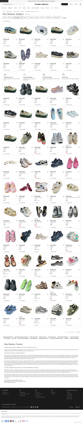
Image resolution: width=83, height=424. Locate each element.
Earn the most (65, 77)
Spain (19, 422)
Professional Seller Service (40, 397)
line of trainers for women (13, 350)
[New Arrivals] (7, 7)
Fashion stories (69, 398)
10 (76, 332)
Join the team (69, 397)
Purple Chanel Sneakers (62, 337)
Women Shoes (16, 11)
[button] (80, 4)
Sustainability (69, 393)
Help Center (53, 392)
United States (12, 422)
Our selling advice (38, 393)
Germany (16, 422)
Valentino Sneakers (74, 338)
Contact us (53, 393)
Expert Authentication (28, 77)
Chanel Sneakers (52, 337)
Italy (21, 422)
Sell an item (64, 4)
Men (20, 8)
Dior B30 (14, 338)
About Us (56, 8)
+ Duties (38, 200)
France (2, 422)
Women (15, 8)
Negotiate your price (8, 77)
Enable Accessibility (4, 1)
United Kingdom (6, 422)
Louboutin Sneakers (74, 337)
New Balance (9, 11)
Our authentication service (24, 393)
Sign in (71, 4)
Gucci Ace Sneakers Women (56, 338)
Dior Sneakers (7, 338)
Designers (10, 8)
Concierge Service (5, 393)
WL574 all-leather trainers (9, 382)
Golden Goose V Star (43, 338)
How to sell (37, 392)
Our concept (4, 392)
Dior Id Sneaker (33, 338)
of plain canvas (26, 371)
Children (24, 8)
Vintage (42, 8)
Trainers (22, 11)
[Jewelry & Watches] (39, 7)
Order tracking (22, 392)
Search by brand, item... (8, 4)
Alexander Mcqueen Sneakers (21, 337)
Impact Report (69, 395)
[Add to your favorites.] (16, 39)
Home (4, 11)
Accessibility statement (6, 407)
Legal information (14, 407)
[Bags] (30, 7)
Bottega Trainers (43, 337)
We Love (47, 8)
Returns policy (22, 395)
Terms (19, 407)
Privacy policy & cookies (25, 407)
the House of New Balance (29, 355)
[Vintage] (44, 7)
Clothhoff (66, 338)
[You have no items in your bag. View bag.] (80, 4)
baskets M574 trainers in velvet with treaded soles (14, 381)
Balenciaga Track (34, 337)
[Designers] (13, 7)
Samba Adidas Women (8, 337)
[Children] (26, 7)
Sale (52, 8)
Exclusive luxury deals (47, 77)
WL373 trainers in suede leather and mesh (13, 380)
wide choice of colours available (39, 374)
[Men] (21, 7)
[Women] (17, 7)
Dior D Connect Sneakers (23, 338)
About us (68, 392)
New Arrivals (3, 8)
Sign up (76, 4)
